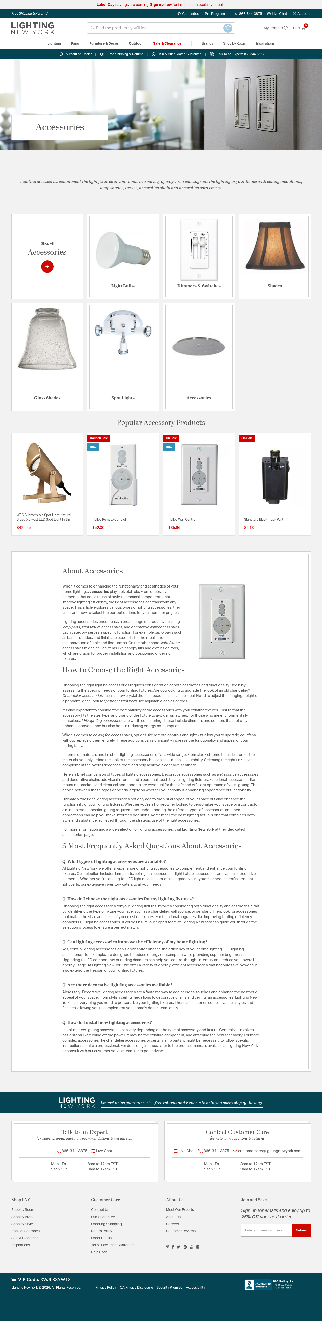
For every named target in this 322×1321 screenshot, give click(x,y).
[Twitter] (178, 1247)
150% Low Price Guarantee (113, 1245)
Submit (301, 1230)
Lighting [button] (54, 43)
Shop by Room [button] (234, 43)
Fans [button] (75, 43)
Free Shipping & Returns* (30, 13)
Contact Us (100, 1210)
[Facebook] (173, 1247)
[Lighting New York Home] (32, 28)
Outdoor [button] (136, 43)
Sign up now (161, 5)
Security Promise (169, 1287)
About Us (173, 1217)
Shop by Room (22, 1210)
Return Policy (101, 1231)
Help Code (99, 1252)
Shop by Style (22, 1224)
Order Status (101, 1238)
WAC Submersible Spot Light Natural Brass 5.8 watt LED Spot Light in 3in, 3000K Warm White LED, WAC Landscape (47, 517)
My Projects (274, 28)
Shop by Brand (22, 1217)
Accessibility (195, 1287)
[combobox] (161, 28)
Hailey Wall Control (182, 519)
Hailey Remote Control (109, 519)
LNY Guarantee (187, 14)
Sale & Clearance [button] (167, 43)
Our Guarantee (103, 1217)
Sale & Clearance (25, 1238)
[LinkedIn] (198, 1247)
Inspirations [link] (265, 43)
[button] (302, 14)
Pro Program (215, 14)
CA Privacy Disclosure (136, 1287)
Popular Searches (25, 1231)
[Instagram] (185, 1247)
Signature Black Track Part (263, 519)
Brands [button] (207, 43)
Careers (172, 1224)
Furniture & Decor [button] (104, 43)
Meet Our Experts (180, 1210)
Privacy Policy (105, 1287)
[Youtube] (191, 1247)
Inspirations (20, 1245)
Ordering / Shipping (106, 1224)
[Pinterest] (167, 1247)
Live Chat (279, 14)
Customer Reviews (181, 1231)
